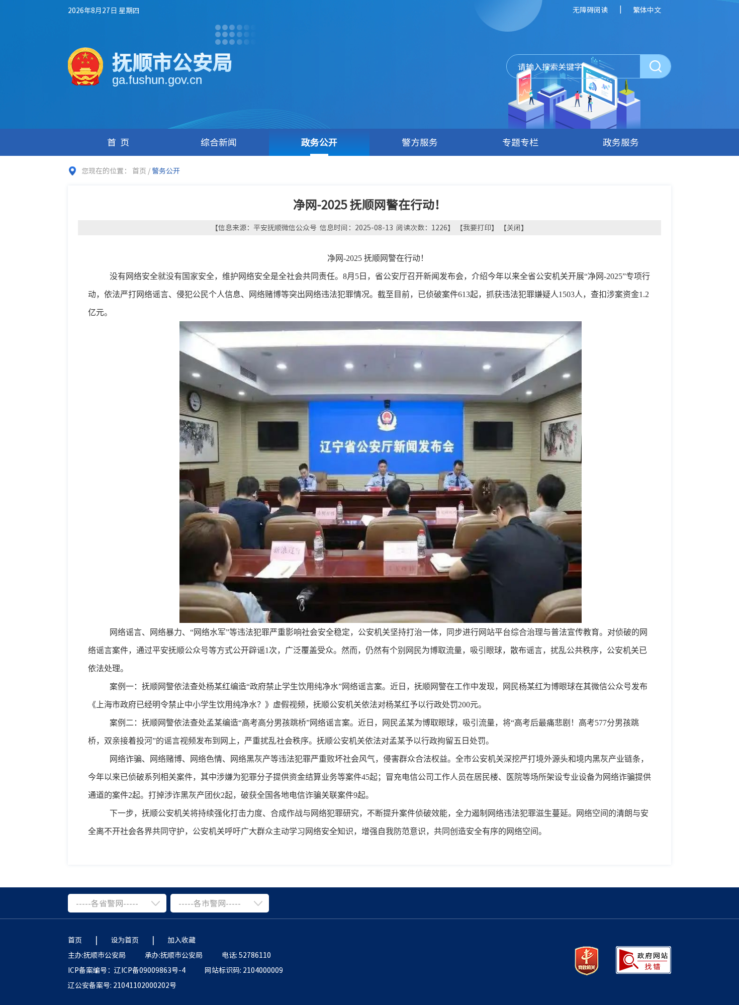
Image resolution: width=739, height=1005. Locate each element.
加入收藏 (181, 940)
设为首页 (125, 940)
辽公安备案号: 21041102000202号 (122, 985)
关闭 (514, 227)
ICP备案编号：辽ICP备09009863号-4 (127, 970)
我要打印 (477, 227)
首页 (120, 142)
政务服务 (621, 142)
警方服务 (420, 142)
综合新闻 (219, 142)
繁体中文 (647, 10)
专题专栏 (520, 142)
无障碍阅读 (590, 10)
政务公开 (319, 142)
